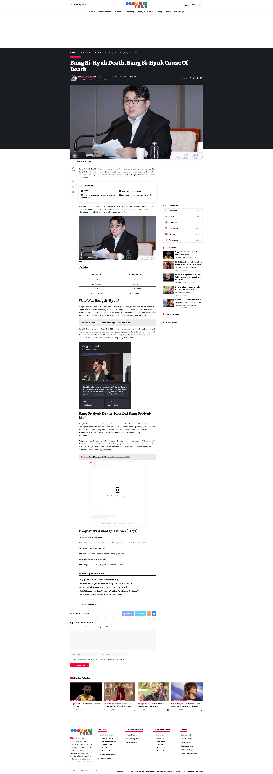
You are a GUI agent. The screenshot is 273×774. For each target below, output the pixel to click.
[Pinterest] (80, 5)
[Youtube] (183, 234)
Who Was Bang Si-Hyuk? (131, 191)
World (179, 282)
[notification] (186, 5)
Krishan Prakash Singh (87, 77)
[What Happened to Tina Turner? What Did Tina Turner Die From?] (168, 303)
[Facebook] (72, 5)
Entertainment (191, 267)
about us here (86, 762)
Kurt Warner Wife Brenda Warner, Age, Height (101, 595)
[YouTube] (77, 5)
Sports (188, 292)
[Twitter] (74, 5)
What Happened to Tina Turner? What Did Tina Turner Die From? (109, 591)
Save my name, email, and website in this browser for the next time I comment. (99, 659)
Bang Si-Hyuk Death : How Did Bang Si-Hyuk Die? (98, 196)
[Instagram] (83, 5)
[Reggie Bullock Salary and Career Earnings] (168, 255)
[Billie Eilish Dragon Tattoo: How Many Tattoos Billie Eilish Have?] (168, 265)
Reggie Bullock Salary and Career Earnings (99, 580)
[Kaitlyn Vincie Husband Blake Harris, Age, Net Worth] (168, 290)
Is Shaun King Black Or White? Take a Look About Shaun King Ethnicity (188, 277)
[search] (189, 5)
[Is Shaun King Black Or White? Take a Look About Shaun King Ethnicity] (168, 278)
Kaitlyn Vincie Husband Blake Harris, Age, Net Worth (104, 587)
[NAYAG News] (136, 5)
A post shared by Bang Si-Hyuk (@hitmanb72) (117, 523)
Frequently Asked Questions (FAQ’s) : (136, 195)
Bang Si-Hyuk (93, 605)
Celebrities (76, 57)
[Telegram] (85, 5)
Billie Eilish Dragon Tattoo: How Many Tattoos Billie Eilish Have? (108, 584)
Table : (86, 190)
